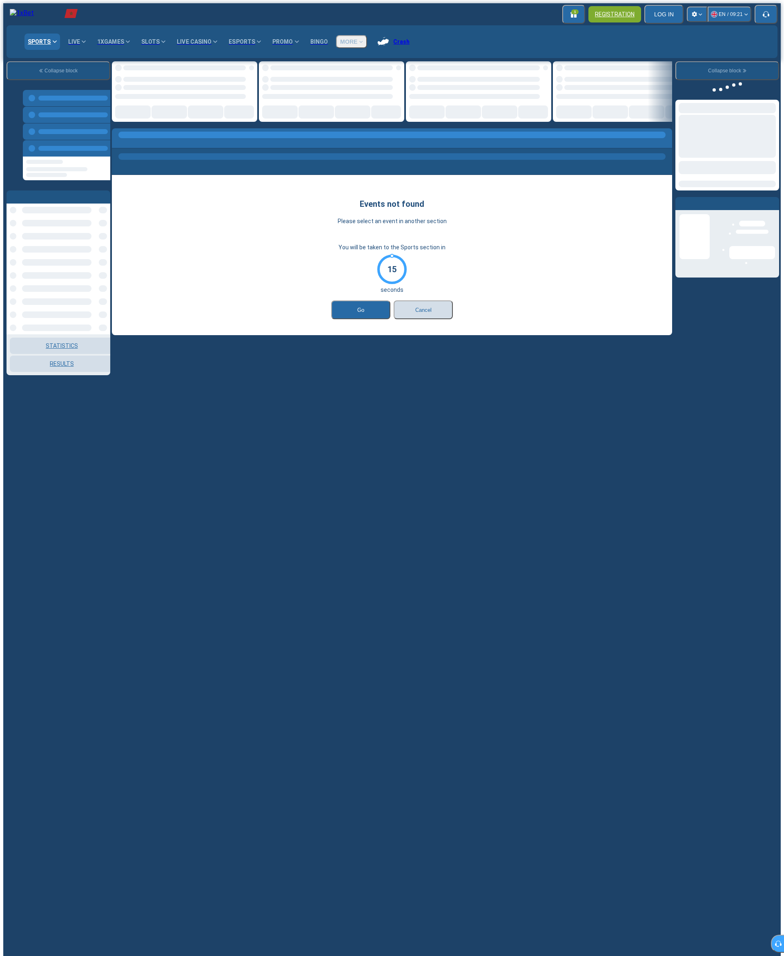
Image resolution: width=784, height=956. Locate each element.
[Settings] (697, 14)
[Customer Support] (766, 14)
